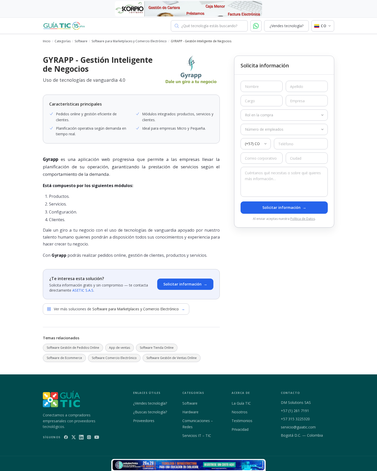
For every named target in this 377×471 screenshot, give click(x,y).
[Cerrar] (239, 236)
